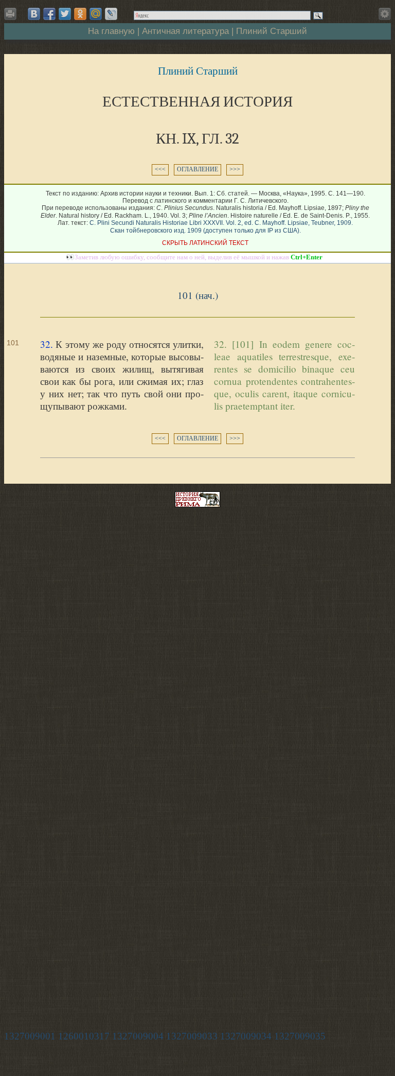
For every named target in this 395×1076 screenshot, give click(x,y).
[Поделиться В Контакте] (34, 14)
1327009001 (30, 1036)
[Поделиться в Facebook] (49, 14)
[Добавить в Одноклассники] (80, 14)
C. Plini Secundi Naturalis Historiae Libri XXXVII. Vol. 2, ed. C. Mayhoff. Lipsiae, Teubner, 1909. (221, 223)
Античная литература (185, 31)
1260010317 (84, 1036)
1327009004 (138, 1036)
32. (46, 344)
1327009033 (192, 1036)
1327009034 (246, 1036)
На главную (111, 31)
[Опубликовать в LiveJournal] (111, 14)
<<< (160, 169)
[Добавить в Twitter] (65, 14)
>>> (234, 169)
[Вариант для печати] (12, 16)
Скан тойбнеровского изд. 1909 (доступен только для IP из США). (205, 230)
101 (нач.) (197, 295)
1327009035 (300, 1036)
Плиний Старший (271, 31)
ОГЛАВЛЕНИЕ (197, 169)
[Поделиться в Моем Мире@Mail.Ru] (95, 14)
